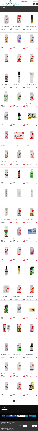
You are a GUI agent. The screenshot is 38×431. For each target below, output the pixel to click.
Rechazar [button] (29, 426)
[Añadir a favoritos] (11, 28)
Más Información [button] (21, 426)
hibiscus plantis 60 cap (29, 103)
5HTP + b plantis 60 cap (16, 219)
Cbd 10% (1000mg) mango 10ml (30, 277)
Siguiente (26, 400)
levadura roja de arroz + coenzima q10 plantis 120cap (31, 161)
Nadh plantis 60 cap (28, 238)
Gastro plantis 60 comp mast (29, 296)
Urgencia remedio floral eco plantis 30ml (31, 26)
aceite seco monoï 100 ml (16, 84)
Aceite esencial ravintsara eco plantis (5, 238)
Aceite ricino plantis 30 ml (4, 277)
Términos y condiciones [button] (10, 429)
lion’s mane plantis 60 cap (16, 161)
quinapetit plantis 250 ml (16, 26)
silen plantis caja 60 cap (16, 142)
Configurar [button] (34, 426)
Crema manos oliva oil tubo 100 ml (5, 219)
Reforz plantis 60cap (3, 373)
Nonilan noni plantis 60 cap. (16, 373)
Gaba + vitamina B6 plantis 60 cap (5, 354)
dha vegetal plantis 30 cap (16, 103)
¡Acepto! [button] (25, 426)
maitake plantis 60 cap (3, 161)
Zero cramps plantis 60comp (17, 238)
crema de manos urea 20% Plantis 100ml (31, 84)
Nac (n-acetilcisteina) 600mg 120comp (18, 296)
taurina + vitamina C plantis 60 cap (5, 142)
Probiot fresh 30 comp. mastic (17, 354)
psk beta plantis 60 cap (29, 142)
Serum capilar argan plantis (16, 277)
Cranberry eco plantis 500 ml (29, 354)
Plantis (2, 28)
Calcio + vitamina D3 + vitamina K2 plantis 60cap (6, 258)
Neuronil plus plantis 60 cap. (29, 373)
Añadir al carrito (6, 31)
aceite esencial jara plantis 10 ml (5, 84)
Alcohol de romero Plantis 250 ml (5, 103)
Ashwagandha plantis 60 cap (29, 219)
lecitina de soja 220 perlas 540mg (5, 26)
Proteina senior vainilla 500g (4, 296)
